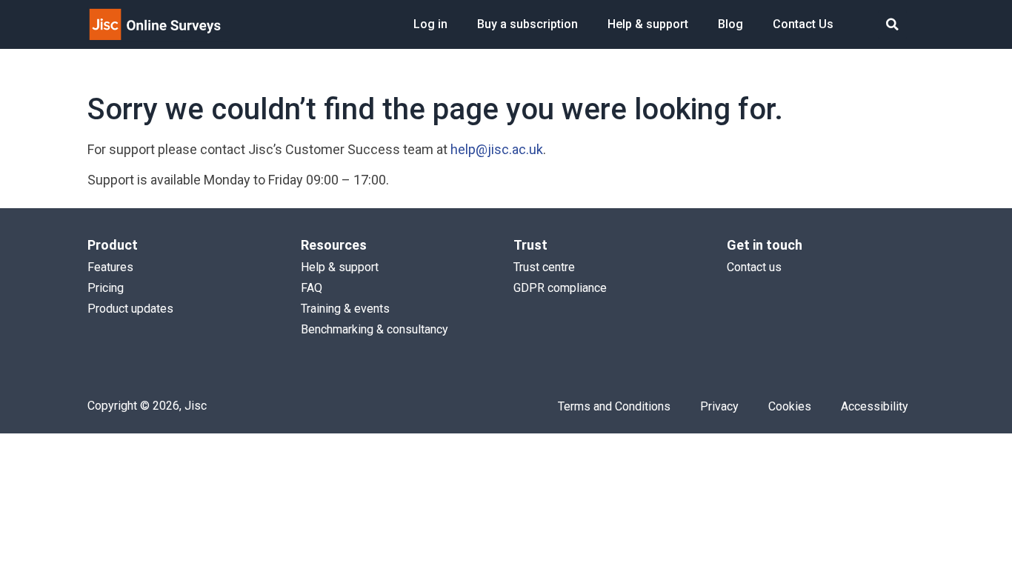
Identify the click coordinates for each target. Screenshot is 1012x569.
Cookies (789, 406)
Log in (430, 24)
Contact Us (803, 24)
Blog (730, 24)
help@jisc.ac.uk (496, 149)
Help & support (647, 24)
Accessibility (874, 406)
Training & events (345, 309)
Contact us (754, 267)
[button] (892, 24)
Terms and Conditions (614, 406)
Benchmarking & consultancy (374, 329)
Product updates (130, 309)
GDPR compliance (560, 288)
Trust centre (544, 267)
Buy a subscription (527, 24)
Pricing (105, 288)
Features (110, 267)
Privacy (719, 406)
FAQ (311, 288)
